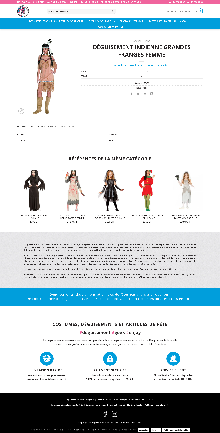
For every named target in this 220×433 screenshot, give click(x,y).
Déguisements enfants (72, 21)
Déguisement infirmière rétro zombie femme (72, 216)
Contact (100, 399)
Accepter (143, 430)
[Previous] (17, 200)
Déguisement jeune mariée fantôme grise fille (185, 216)
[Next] (202, 200)
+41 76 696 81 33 (195, 2)
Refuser (155, 430)
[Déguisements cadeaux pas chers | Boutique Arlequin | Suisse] (29, 11)
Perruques (138, 21)
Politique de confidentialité (157, 405)
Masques (185, 21)
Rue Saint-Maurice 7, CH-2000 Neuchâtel (57, 2)
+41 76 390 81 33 (177, 2)
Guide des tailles (64, 126)
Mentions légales (135, 405)
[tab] (35, 127)
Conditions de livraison (96, 405)
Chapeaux (125, 21)
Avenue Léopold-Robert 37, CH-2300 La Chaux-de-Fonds (111, 2)
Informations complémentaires (35, 126)
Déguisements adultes (42, 21)
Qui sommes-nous (75, 399)
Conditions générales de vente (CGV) (67, 405)
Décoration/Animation (110, 26)
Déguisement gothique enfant (34, 216)
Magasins (90, 399)
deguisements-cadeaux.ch (105, 422)
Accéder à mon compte (116, 399)
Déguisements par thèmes (103, 21)
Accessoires (155, 21)
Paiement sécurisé (117, 405)
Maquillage (171, 21)
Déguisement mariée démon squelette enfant (110, 216)
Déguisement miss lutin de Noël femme (147, 216)
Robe (147, 41)
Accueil (137, 41)
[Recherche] (113, 11)
